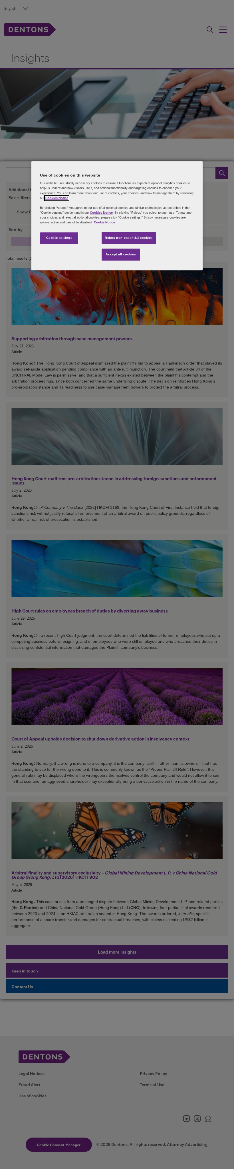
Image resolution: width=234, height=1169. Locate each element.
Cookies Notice (56, 198)
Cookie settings (59, 237)
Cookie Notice (104, 222)
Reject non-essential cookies (129, 237)
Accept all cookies (121, 254)
